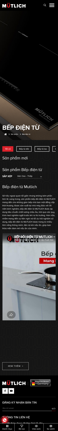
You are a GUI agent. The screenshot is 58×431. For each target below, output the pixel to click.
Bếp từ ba (42, 149)
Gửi (54, 409)
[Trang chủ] (5, 134)
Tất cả (8, 149)
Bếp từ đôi (24, 149)
